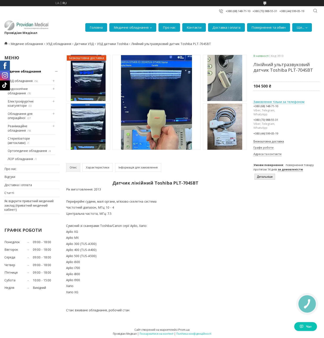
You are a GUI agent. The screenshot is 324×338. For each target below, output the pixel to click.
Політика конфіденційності (193, 334)
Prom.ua (184, 330)
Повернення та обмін (268, 27)
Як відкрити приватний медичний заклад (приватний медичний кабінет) (29, 205)
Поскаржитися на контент (156, 334)
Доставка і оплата (226, 27)
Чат (309, 326)
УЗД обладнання (58, 44)
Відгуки (9, 177)
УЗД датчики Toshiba (112, 44)
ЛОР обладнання (20, 159)
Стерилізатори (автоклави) (19, 140)
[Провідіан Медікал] (26, 25)
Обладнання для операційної (20, 116)
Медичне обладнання (131, 27)
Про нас (169, 27)
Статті (9, 193)
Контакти (194, 27)
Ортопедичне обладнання (27, 151)
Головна (96, 27)
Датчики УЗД (84, 44)
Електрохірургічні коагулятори (21, 103)
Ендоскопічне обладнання (18, 91)
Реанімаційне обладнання (17, 128)
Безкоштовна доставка (268, 141)
